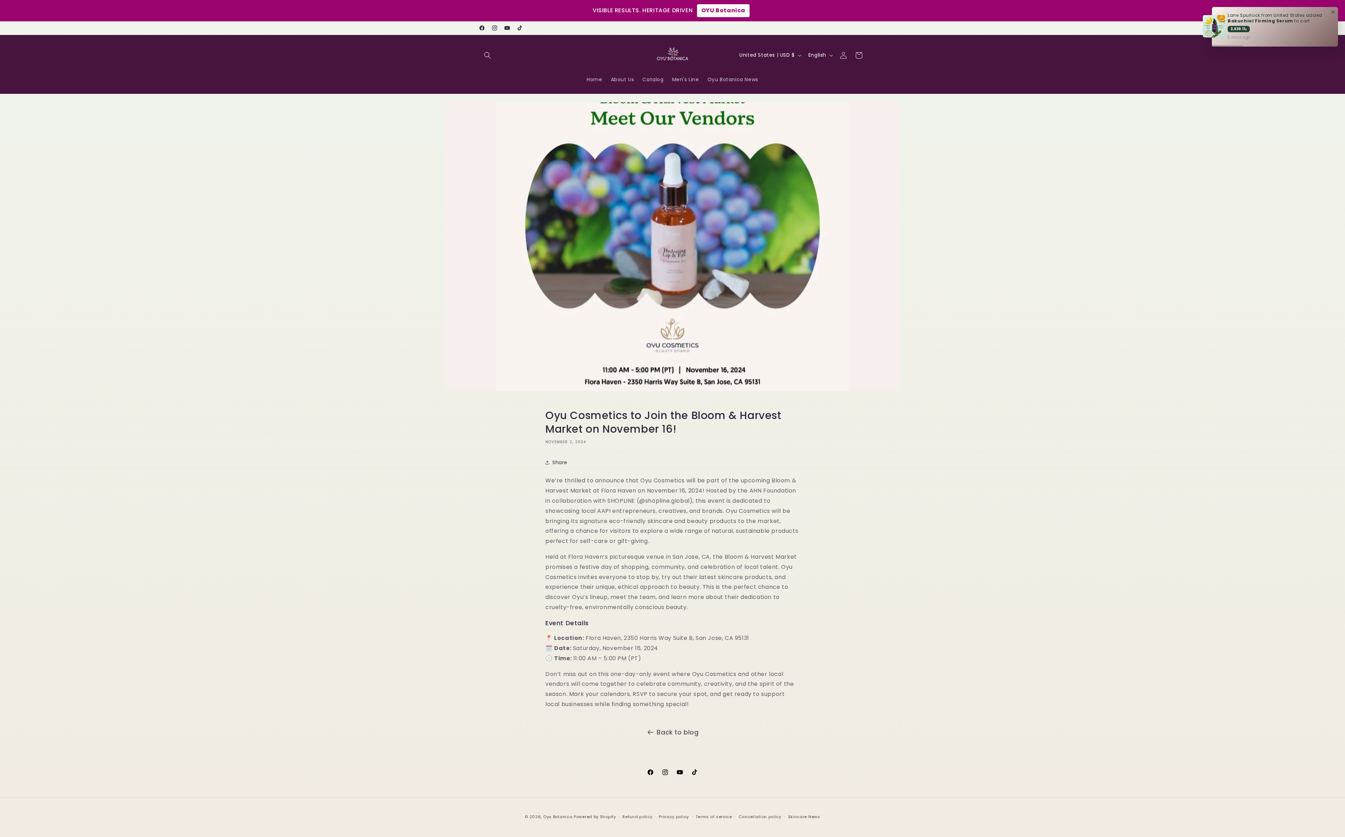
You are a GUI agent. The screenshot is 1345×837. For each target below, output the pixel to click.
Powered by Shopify (595, 816)
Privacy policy (674, 816)
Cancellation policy (760, 816)
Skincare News (804, 816)
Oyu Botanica (557, 816)
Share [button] (559, 462)
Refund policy (637, 816)
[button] (487, 55)
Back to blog (677, 732)
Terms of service (714, 816)
